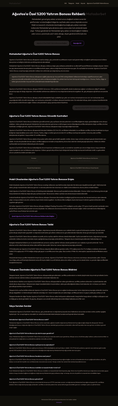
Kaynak (83, 3)
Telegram (71, 3)
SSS (65, 3)
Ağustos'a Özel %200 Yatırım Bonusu (98, 3)
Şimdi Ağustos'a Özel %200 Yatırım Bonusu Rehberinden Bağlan (33, 216)
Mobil (77, 3)
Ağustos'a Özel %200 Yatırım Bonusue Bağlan (52, 43)
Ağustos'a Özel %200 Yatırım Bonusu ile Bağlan (90, 108)
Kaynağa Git (77, 43)
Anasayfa (59, 402)
